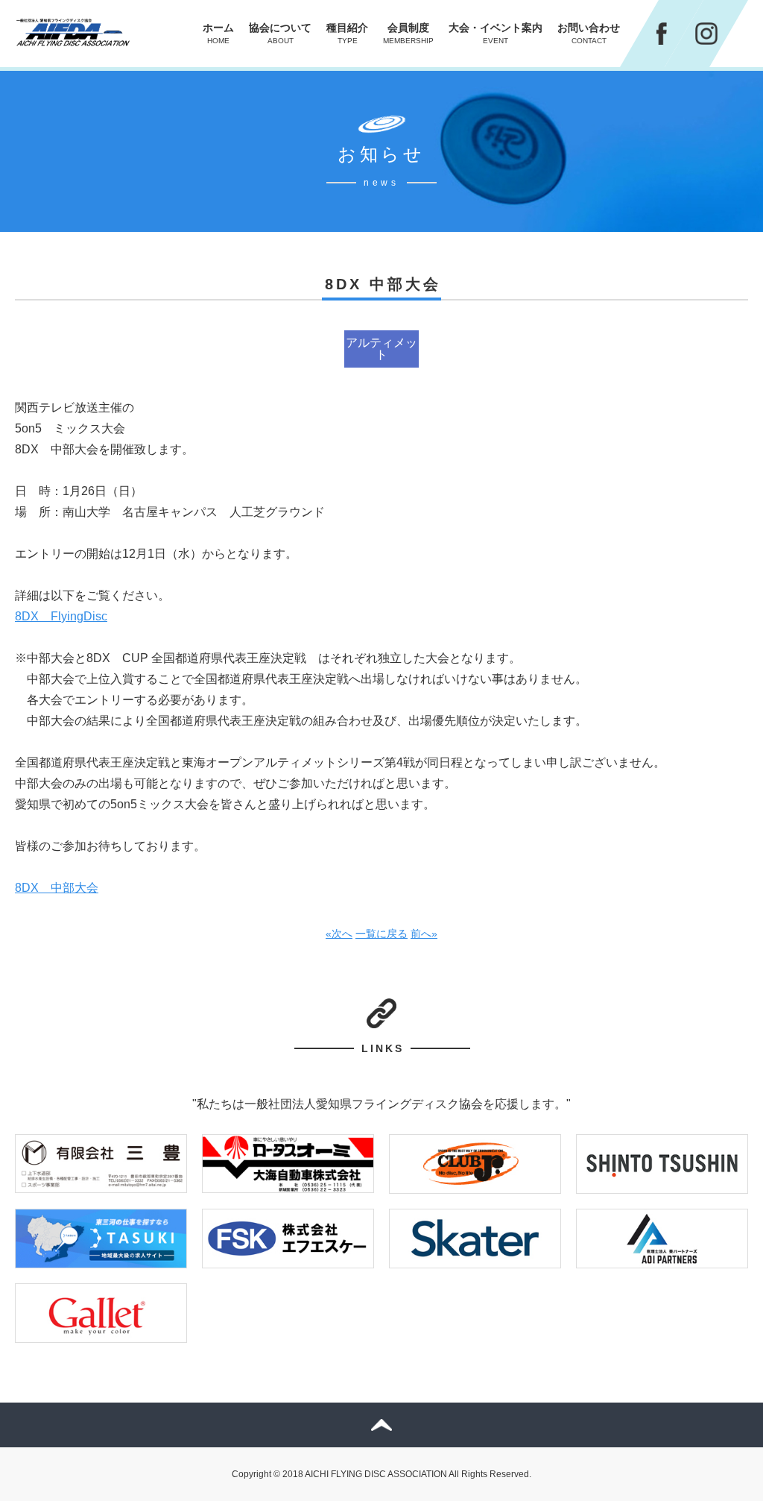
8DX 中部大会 (56, 887)
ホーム (218, 33)
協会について (280, 33)
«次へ (339, 934)
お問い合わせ (588, 33)
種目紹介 (347, 33)
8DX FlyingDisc (61, 616)
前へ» (424, 934)
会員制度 (408, 33)
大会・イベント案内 (495, 33)
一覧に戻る (381, 934)
